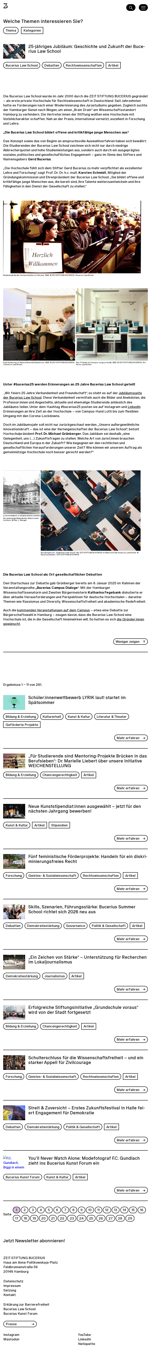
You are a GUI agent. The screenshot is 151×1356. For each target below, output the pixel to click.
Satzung (9, 1290)
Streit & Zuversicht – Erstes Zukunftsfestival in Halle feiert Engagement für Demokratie (86, 1110)
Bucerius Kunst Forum (23, 1177)
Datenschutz (13, 1281)
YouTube (84, 1334)
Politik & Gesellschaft (109, 925)
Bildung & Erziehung (21, 716)
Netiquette (86, 1343)
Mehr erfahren (128, 737)
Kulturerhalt (51, 716)
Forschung (14, 875)
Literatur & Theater (112, 716)
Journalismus (54, 976)
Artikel (113, 65)
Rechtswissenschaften (84, 65)
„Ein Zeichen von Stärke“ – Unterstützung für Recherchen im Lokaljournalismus (87, 960)
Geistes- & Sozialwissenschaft (52, 875)
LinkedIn (134, 406)
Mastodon (11, 1339)
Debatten (51, 65)
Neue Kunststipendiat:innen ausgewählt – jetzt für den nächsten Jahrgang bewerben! (84, 809)
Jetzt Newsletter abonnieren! (34, 1240)
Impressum (12, 1285)
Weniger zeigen (127, 641)
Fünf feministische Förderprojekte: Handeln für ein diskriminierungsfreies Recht (87, 859)
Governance (75, 925)
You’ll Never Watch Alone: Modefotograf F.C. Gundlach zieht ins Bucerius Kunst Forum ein (84, 1161)
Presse (11, 1323)
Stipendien (59, 825)
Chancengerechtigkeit (59, 774)
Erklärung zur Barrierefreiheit (26, 1304)
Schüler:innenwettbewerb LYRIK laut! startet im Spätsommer (77, 700)
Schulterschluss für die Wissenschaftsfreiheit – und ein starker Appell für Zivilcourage (85, 1060)
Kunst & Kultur (79, 716)
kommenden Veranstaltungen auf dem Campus (53, 610)
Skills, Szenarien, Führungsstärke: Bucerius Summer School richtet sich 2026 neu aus (81, 909)
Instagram (11, 1334)
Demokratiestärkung (43, 925)
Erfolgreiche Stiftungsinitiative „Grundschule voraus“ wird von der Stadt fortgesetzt (83, 1010)
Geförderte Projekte (22, 724)
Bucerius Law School (22, 65)
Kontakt (9, 1294)
